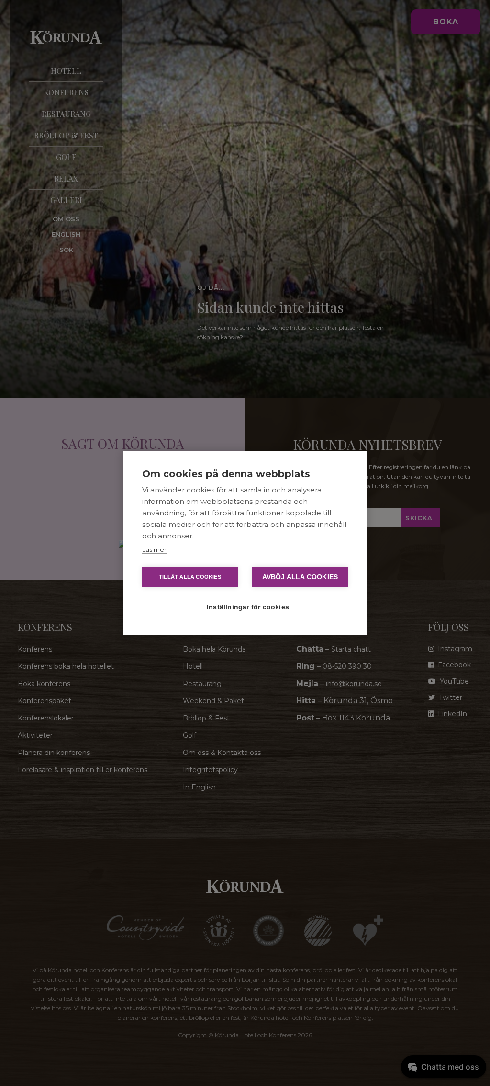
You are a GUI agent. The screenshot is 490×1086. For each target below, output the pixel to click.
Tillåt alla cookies (190, 577)
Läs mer (154, 549)
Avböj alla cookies (300, 577)
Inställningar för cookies (248, 607)
